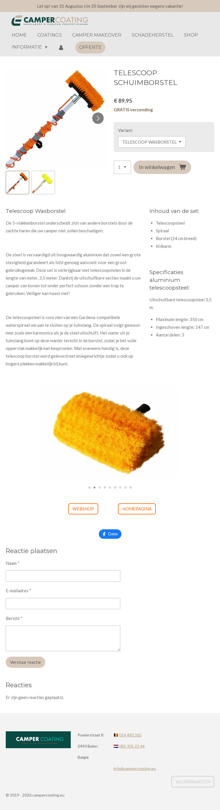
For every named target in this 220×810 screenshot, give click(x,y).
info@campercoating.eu (134, 768)
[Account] (61, 47)
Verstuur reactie (25, 662)
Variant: (125, 130)
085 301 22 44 (132, 746)
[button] (17, 182)
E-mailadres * (18, 590)
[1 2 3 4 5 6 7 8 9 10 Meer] (122, 167)
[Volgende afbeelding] (98, 118)
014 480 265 (130, 734)
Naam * (12, 563)
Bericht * (14, 618)
